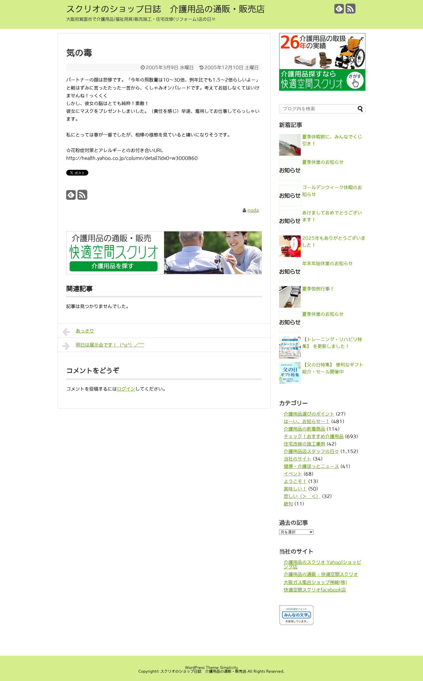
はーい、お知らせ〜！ (307, 421)
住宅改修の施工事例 (304, 444)
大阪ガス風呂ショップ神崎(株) (315, 582)
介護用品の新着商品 (304, 429)
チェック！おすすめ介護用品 (314, 436)
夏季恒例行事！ (318, 288)
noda (253, 210)
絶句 (288, 503)
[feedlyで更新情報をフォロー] (339, 11)
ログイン (126, 389)
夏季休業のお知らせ (323, 162)
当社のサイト (297, 458)
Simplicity (229, 667)
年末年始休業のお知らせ (327, 263)
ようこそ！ (295, 481)
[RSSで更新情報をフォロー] (350, 11)
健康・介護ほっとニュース (311, 466)
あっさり (85, 330)
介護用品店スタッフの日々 (311, 451)
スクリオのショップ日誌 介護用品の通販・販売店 (165, 9)
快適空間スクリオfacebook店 (315, 589)
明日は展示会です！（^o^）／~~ (110, 345)
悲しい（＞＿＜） (302, 496)
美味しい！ (295, 488)
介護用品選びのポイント (309, 414)
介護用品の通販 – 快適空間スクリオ (321, 574)
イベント (293, 473)
